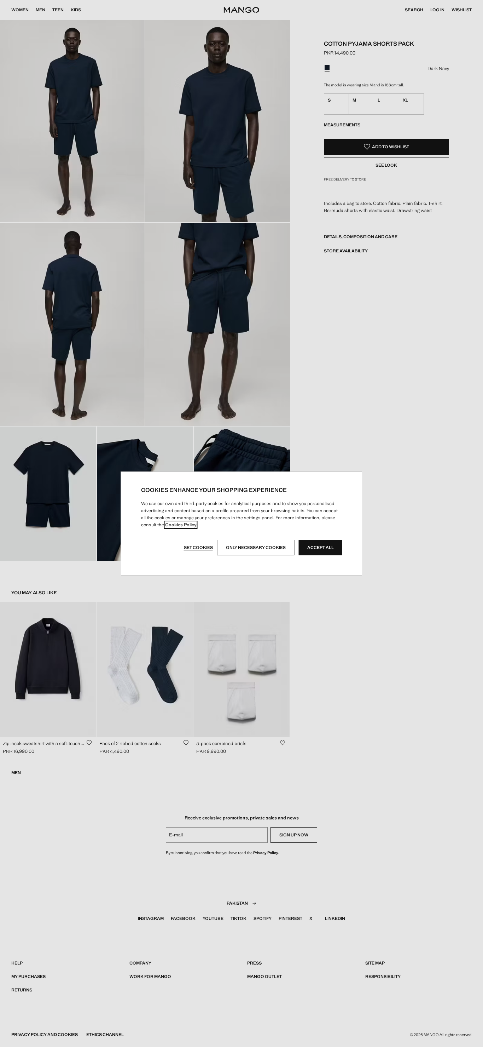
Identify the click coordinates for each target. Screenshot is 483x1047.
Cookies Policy (181, 525)
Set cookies (198, 547)
